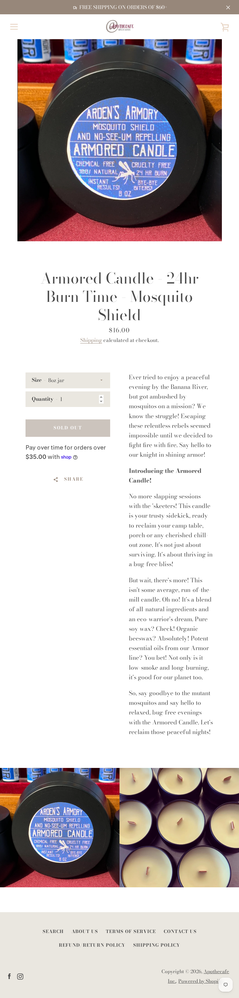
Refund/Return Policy (92, 945)
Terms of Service (131, 931)
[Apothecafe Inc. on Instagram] (20, 975)
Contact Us (180, 931)
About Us (85, 931)
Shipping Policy (156, 945)
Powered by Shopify (200, 981)
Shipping (91, 340)
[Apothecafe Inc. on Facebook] (9, 975)
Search (53, 931)
